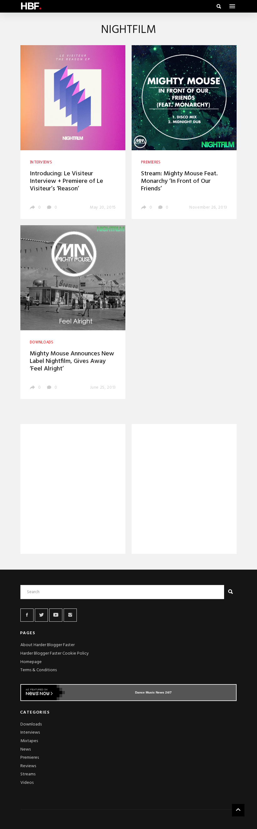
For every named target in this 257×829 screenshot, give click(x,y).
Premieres (29, 757)
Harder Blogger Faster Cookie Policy (54, 653)
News (25, 749)
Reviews (28, 766)
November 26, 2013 (208, 207)
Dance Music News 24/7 (153, 692)
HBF (30, 6)
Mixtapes (29, 741)
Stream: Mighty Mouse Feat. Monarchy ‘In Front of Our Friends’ (179, 181)
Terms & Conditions (38, 670)
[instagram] (70, 615)
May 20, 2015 (103, 207)
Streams (27, 774)
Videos (27, 782)
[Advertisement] (73, 490)
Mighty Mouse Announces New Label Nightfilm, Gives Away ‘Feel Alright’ (72, 361)
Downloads (31, 724)
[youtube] (55, 615)
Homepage (31, 662)
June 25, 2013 (103, 387)
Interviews (30, 732)
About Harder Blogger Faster (47, 645)
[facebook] (27, 615)
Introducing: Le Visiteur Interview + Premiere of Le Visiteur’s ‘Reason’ (66, 181)
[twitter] (41, 615)
